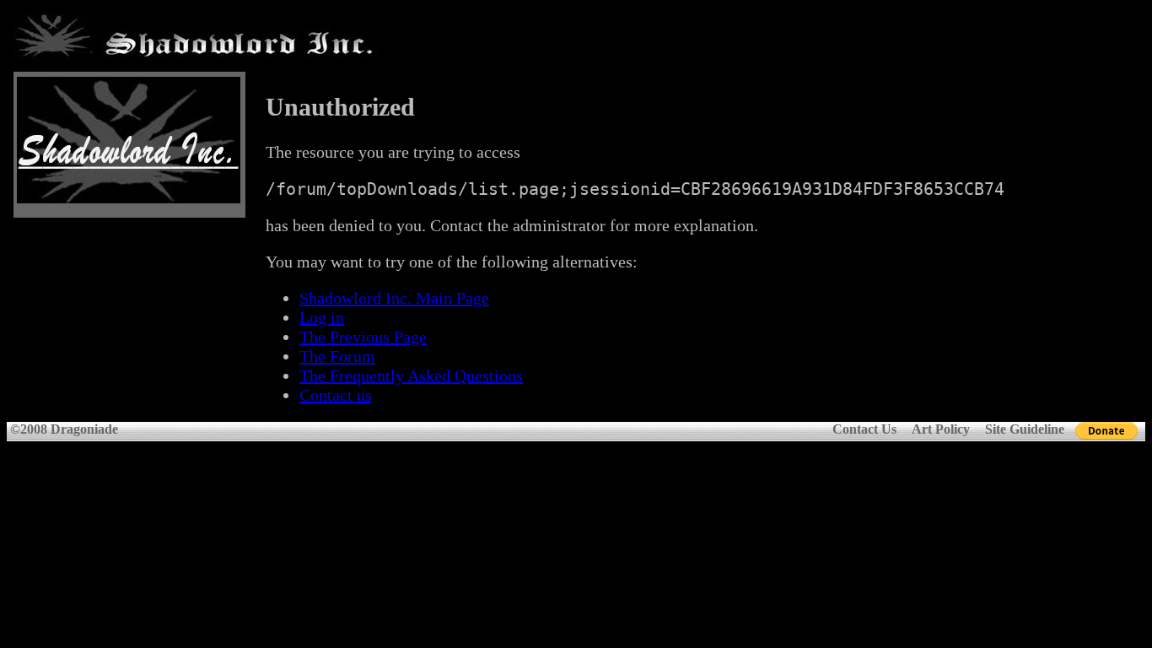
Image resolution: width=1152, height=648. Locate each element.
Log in (321, 317)
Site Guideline (1024, 429)
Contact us (335, 395)
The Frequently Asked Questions (411, 375)
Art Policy (941, 429)
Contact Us (864, 429)
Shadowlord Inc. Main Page (394, 298)
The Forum (337, 356)
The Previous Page (363, 336)
